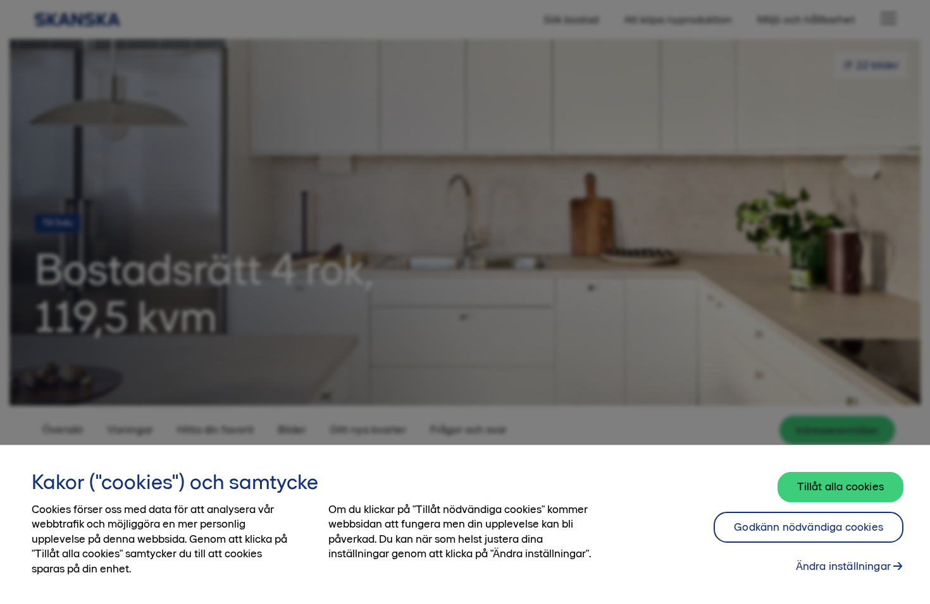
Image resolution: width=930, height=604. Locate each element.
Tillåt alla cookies (840, 486)
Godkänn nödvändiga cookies (808, 527)
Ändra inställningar (843, 566)
